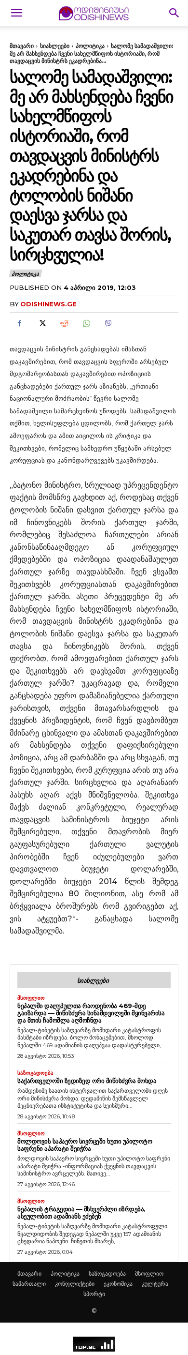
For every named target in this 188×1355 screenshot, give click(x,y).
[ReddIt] (63, 323)
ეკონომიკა (118, 1284)
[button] (16, 13)
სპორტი (94, 1294)
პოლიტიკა (90, 45)
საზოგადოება (35, 1073)
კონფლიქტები (74, 1284)
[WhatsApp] (85, 323)
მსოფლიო (31, 998)
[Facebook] (19, 323)
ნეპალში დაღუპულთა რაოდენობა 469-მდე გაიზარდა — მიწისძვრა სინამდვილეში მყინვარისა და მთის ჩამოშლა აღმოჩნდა (90, 1013)
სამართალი (29, 1284)
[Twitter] (41, 323)
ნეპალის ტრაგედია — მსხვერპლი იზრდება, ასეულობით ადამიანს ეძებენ (81, 1212)
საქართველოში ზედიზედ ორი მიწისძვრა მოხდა (86, 1080)
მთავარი (22, 45)
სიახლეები (54, 45)
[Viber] (108, 323)
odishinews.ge (48, 304)
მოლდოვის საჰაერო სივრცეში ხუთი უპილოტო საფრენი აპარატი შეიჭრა (84, 1144)
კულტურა (155, 1284)
